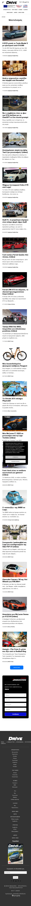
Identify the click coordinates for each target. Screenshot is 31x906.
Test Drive (15, 9)
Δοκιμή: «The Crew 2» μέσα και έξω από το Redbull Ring (14, 650)
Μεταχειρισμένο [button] (15, 816)
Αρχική (3, 16)
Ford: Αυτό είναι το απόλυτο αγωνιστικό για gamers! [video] (14, 472)
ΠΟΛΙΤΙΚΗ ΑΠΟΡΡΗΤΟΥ (16, 887)
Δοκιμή (14, 772)
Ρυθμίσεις (15, 457)
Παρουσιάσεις (15, 807)
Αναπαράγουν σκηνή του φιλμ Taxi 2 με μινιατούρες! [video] (15, 151)
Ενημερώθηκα (16, 461)
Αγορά (14, 764)
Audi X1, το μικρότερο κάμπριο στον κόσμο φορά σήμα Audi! (15, 221)
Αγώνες (20, 9)
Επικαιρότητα (7, 9)
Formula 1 (15, 783)
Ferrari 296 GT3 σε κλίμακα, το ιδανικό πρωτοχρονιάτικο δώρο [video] (15, 292)
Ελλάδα (15, 756)
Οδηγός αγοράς (15, 819)
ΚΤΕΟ (14, 829)
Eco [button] (15, 790)
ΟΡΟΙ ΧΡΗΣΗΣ (22, 886)
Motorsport (14, 787)
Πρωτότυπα (15, 754)
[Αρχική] (11, 2)
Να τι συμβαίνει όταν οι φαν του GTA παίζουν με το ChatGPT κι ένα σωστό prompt (15, 115)
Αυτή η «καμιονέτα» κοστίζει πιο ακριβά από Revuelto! (14, 79)
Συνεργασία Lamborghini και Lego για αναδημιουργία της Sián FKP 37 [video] (14, 544)
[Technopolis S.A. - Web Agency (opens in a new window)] (15, 895)
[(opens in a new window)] (23, 2)
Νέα (15, 793)
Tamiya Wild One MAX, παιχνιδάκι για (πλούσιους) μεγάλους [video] (14, 329)
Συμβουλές (14, 821)
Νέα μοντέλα (15, 752)
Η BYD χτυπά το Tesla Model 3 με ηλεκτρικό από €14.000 (15, 44)
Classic (25, 9)
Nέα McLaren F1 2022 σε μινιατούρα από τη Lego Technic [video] (12, 435)
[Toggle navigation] (3, 2)
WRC (15, 785)
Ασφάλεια (15, 762)
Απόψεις (15, 766)
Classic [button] (15, 803)
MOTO (15, 814)
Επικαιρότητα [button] (15, 749)
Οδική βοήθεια (15, 831)
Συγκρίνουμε (15, 776)
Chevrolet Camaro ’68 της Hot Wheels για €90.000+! (14, 580)
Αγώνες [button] (15, 780)
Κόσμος (15, 758)
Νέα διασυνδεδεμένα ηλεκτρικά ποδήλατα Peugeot (14, 365)
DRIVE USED (21, 12)
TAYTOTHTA (28, 742)
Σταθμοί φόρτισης (15, 799)
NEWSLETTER (11, 742)
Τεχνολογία (15, 760)
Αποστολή (14, 774)
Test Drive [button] (15, 770)
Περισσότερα (16, 667)
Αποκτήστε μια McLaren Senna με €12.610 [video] (15, 615)
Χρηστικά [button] (15, 825)
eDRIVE (15, 12)
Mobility (15, 797)
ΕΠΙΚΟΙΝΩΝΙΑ (19, 742)
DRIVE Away (10, 12)
